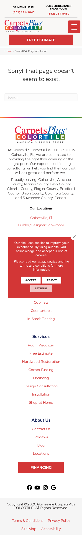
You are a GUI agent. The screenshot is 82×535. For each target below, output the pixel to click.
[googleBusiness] (53, 488)
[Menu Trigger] (74, 26)
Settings (41, 288)
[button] (41, 40)
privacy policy (47, 261)
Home (8, 51)
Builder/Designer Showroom (41, 225)
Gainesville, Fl (41, 218)
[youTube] (37, 488)
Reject (52, 280)
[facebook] (29, 488)
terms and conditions (35, 265)
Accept (30, 280)
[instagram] (45, 488)
